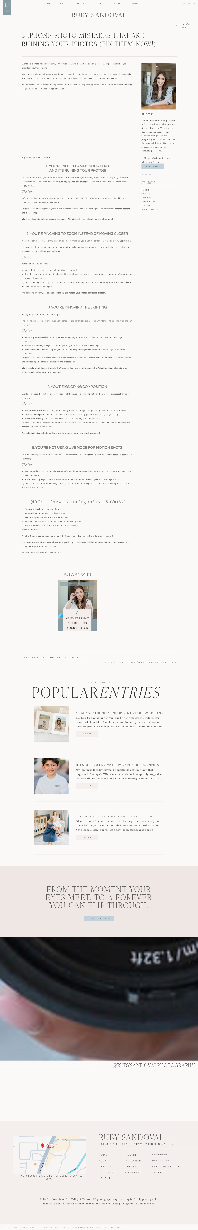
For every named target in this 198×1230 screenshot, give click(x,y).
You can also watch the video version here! (41, 552)
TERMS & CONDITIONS (76, 1227)
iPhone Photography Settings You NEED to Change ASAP (54, 658)
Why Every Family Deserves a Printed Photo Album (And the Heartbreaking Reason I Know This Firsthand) (134, 713)
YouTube (186, 28)
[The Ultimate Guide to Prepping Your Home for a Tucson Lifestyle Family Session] (51, 827)
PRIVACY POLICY (94, 1227)
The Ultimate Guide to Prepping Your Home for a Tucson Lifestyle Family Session (120, 816)
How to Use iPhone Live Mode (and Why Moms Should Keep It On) (140, 662)
